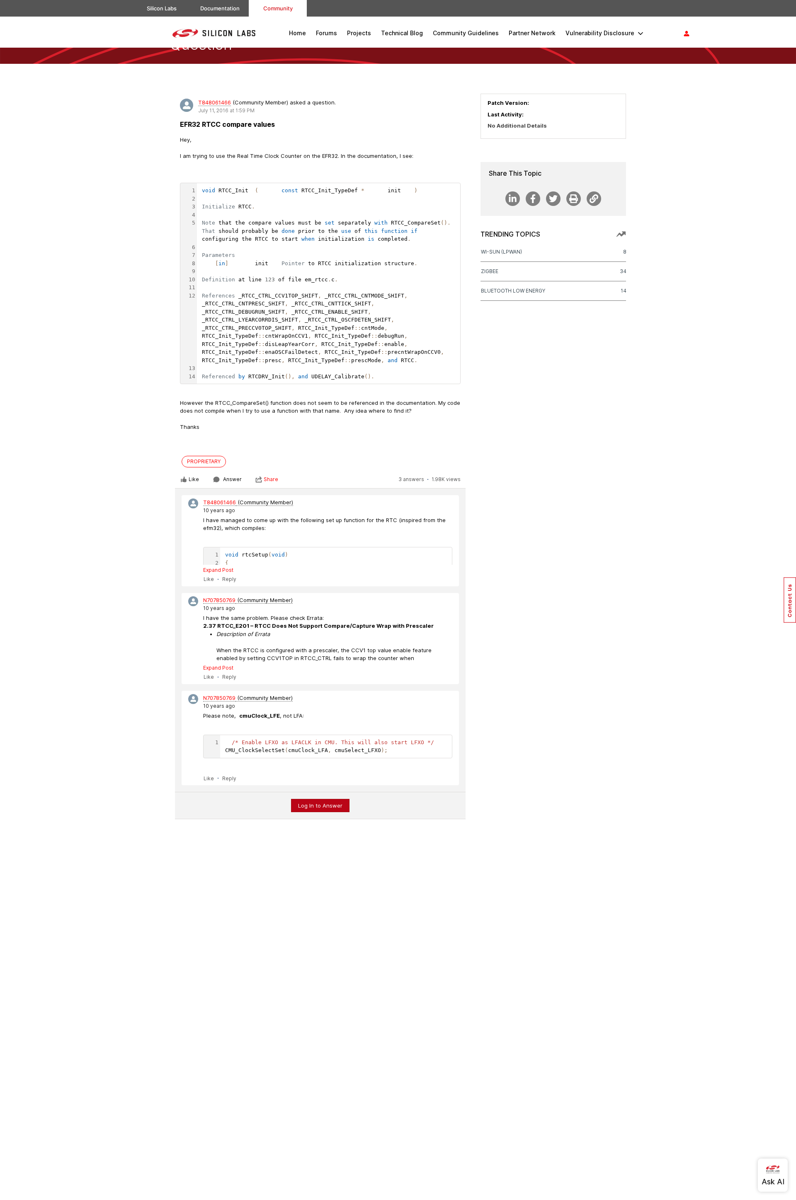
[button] (790, 600)
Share (271, 479)
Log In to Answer (320, 805)
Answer (232, 479)
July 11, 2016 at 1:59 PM (226, 110)
